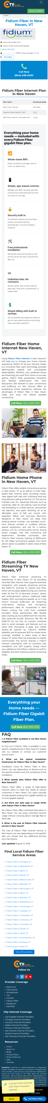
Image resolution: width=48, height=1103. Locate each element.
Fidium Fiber (12, 1001)
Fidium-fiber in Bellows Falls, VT (20, 880)
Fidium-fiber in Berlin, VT (17, 893)
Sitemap (10, 1062)
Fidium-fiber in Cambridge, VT (19, 906)
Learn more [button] (35, 1093)
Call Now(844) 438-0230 (24, 73)
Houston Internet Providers (18, 1022)
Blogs (8, 1052)
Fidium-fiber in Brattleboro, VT (19, 902)
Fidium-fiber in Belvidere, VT (18, 884)
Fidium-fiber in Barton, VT (17, 875)
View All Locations (24, 952)
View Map (8, 57)
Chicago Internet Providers (17, 1020)
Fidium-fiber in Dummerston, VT (20, 937)
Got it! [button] (11, 1099)
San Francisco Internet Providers (20, 1036)
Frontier (10, 998)
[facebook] (18, 977)
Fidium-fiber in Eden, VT (17, 946)
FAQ (8, 1060)
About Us (10, 1049)
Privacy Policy (12, 1054)
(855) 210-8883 (36, 11)
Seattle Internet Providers (17, 1033)
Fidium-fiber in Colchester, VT (19, 924)
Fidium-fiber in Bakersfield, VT (19, 866)
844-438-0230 (25, 403)
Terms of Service (13, 1057)
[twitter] (22, 977)
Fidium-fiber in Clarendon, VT (19, 920)
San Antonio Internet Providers (19, 1031)
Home (9, 1047)
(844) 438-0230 (8, 49)
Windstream (12, 992)
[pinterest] (26, 977)
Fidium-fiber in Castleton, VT (18, 911)
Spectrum (11, 987)
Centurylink (11, 990)
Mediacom (11, 1004)
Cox (8, 995)
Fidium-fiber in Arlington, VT (18, 862)
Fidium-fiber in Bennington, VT (19, 888)
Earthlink (10, 1006)
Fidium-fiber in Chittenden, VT (19, 915)
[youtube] (30, 977)
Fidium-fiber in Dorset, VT (17, 929)
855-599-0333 (25, 727)
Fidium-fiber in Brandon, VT (18, 897)
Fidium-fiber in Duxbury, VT (18, 942)
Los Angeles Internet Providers (19, 1017)
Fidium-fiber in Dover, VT (17, 933)
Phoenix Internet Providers (17, 1028)
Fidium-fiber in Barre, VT (17, 871)
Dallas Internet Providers (16, 1025)
